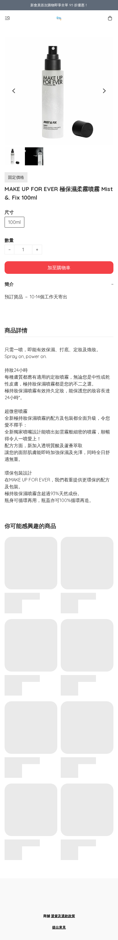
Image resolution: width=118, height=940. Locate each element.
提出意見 (59, 927)
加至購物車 (59, 267)
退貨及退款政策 (63, 916)
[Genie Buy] (59, 18)
